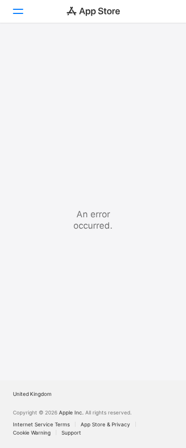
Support (71, 432)
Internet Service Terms (41, 424)
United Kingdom (32, 393)
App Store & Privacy (105, 424)
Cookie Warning (32, 432)
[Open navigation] (17, 11)
